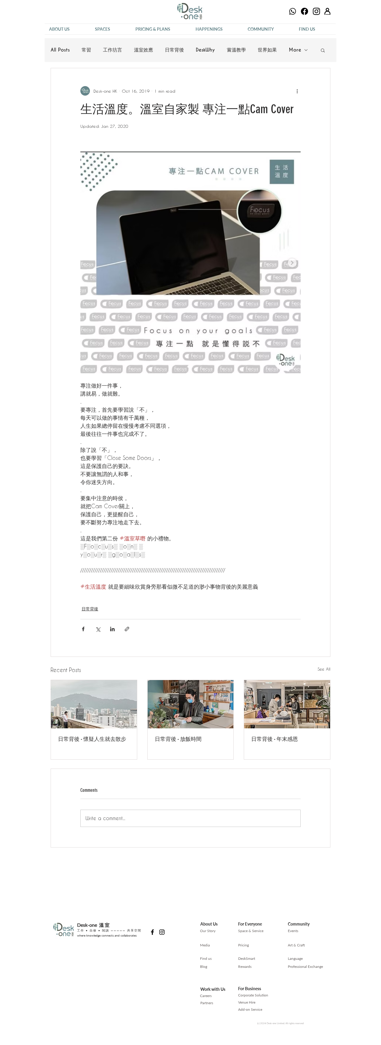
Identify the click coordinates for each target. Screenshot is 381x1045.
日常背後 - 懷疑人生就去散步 (92, 739)
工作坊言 (112, 50)
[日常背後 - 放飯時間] (191, 704)
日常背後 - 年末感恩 (274, 739)
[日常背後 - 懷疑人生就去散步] (94, 704)
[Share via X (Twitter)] (98, 629)
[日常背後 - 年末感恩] (287, 704)
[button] (67, 29)
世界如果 (267, 50)
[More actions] (297, 90)
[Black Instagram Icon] (161, 932)
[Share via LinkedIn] (112, 629)
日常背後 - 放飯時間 (178, 739)
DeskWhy (205, 50)
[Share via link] (127, 629)
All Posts (60, 50)
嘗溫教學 (236, 50)
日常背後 (174, 50)
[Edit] (293, 11)
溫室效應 (143, 50)
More (295, 50)
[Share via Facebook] (83, 629)
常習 (86, 50)
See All (324, 668)
